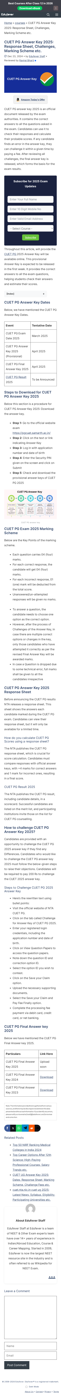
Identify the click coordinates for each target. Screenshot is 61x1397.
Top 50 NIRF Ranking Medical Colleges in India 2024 (32, 1147)
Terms (56, 1391)
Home (8, 23)
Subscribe (30, 237)
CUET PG (10, 254)
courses (20, 23)
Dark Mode (34, 1386)
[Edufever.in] (7, 15)
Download (46, 1077)
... (52, 1274)
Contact (39, 1391)
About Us (29, 1391)
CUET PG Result (16, 377)
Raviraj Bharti (26, 60)
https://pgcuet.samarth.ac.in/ (32, 433)
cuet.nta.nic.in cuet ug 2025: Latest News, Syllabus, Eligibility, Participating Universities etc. (34, 1194)
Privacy (48, 1391)
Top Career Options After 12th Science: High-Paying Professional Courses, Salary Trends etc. (32, 1162)
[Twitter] (13, 1128)
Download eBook (29, 8)
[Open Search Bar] (48, 15)
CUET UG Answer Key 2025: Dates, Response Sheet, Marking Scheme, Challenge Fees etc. (33, 1180)
